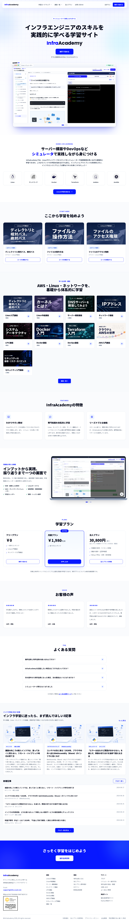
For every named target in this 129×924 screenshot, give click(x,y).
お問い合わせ (79, 5)
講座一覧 (49, 904)
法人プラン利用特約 (76, 918)
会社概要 (104, 918)
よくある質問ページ (65, 694)
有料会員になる (78, 879)
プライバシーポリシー (92, 918)
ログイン (107, 5)
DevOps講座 (50, 895)
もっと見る (122, 720)
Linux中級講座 (51, 881)
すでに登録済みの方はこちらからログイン (64, 57)
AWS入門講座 (50, 898)
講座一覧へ (64, 381)
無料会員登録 (64, 858)
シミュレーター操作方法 (108, 881)
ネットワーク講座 (52, 887)
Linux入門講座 (51, 879)
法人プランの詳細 (106, 562)
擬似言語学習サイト (107, 898)
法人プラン (68, 5)
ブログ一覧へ (119, 781)
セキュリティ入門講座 (53, 901)
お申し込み (64, 562)
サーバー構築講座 (52, 884)
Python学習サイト (107, 901)
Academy (11, 4)
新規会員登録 (78, 890)
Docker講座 (50, 893)
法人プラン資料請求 (80, 884)
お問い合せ (104, 887)
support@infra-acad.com (12, 890)
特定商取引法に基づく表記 (117, 918)
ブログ (103, 879)
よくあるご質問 (106, 890)
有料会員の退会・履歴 (108, 884)
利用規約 (65, 918)
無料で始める (118, 5)
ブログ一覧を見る (63, 830)
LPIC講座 (49, 890)
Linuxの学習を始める (63, 192)
